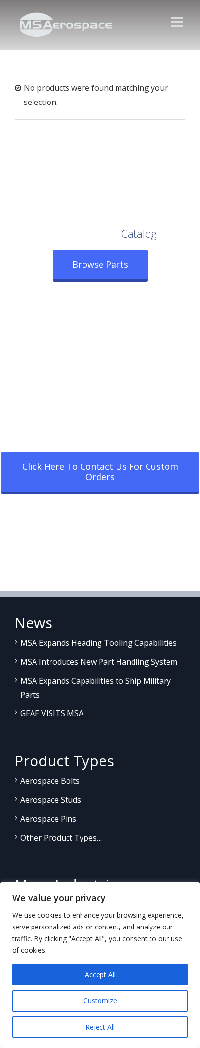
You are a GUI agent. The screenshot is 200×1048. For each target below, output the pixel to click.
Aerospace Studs (50, 799)
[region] (100, 965)
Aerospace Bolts (50, 780)
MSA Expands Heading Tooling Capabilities (98, 642)
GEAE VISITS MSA (51, 713)
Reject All (100, 1026)
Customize (100, 1000)
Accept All (100, 974)
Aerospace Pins (48, 818)
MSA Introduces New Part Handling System (98, 661)
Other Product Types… (61, 837)
